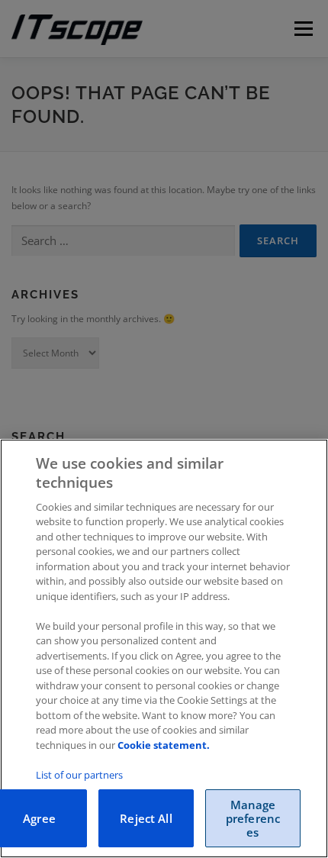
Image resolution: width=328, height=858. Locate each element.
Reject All (146, 818)
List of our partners (79, 775)
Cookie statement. (163, 745)
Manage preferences (253, 818)
